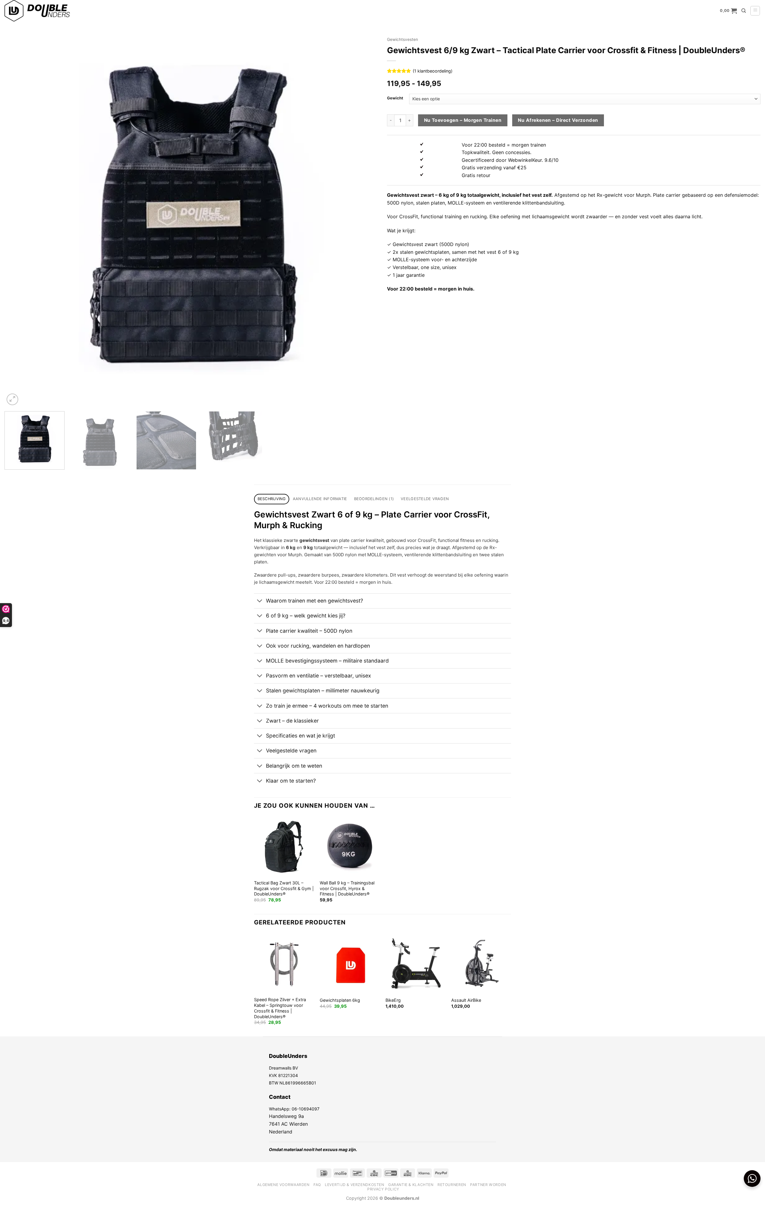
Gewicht (395, 98)
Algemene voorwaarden (283, 1184)
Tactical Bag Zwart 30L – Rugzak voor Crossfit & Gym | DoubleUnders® (284, 888)
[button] (728, 10)
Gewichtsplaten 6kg (340, 1000)
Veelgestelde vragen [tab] (425, 499)
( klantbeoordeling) (432, 70)
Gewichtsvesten (402, 39)
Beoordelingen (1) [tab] (374, 499)
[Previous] (19, 220)
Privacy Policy (383, 1189)
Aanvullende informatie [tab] (320, 499)
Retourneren (451, 1184)
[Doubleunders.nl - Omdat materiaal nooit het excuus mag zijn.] (64, 10)
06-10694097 (305, 1108)
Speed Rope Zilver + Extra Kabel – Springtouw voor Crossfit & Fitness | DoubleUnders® (280, 1008)
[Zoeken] (743, 10)
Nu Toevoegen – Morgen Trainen (463, 120)
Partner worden (488, 1184)
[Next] (363, 220)
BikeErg (393, 1000)
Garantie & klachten (411, 1184)
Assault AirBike (466, 1000)
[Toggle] (260, 601)
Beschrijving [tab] (272, 499)
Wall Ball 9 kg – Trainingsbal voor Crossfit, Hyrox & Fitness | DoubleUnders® (347, 888)
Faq (317, 1184)
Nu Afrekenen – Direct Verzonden (558, 120)
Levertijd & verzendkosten (354, 1184)
